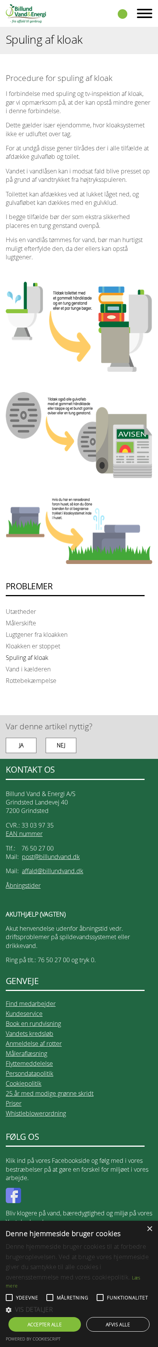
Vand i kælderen (28, 669)
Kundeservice (24, 1014)
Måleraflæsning (26, 1053)
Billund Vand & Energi (26, 13)
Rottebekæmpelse (31, 680)
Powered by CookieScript (33, 1339)
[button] (79, 1309)
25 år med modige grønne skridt (50, 1093)
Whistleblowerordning (36, 1113)
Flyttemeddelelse (29, 1063)
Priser (13, 1103)
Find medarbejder (31, 1004)
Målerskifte (21, 623)
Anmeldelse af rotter (34, 1043)
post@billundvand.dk (51, 856)
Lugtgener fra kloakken (36, 634)
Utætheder (21, 611)
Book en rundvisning (33, 1024)
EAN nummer (24, 833)
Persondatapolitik (29, 1073)
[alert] (79, 1284)
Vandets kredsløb (29, 1033)
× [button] (149, 1229)
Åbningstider (23, 885)
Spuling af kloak (27, 657)
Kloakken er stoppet (33, 646)
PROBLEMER (29, 586)
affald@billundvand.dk (52, 871)
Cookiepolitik (23, 1083)
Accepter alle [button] (45, 1324)
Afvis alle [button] (118, 1324)
